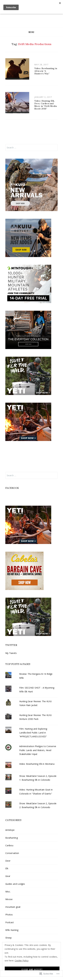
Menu (31, 32)
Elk (6, 868)
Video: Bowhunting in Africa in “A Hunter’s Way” (45, 71)
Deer (7, 860)
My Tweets (11, 653)
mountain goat (13, 906)
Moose (9, 899)
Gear (7, 876)
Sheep (8, 937)
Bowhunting (11, 837)
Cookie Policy (22, 960)
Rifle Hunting (12, 930)
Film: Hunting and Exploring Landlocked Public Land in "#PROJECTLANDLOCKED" (33, 732)
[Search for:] (31, 147)
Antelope (10, 829)
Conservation (12, 853)
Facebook (12, 487)
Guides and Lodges (15, 883)
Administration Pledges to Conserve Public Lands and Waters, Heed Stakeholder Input (37, 750)
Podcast (9, 922)
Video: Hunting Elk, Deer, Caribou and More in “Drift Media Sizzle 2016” (45, 104)
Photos (9, 914)
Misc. (8, 891)
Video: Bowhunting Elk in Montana (36, 763)
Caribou (9, 845)
